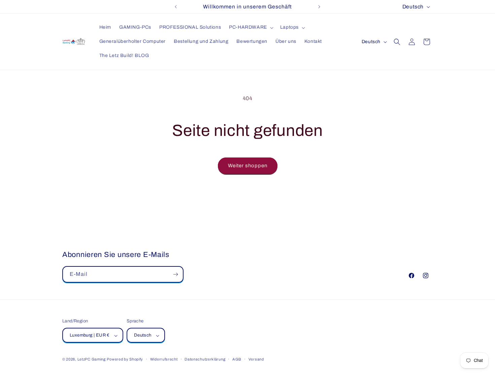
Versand (256, 359)
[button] (250, 27)
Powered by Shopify (125, 359)
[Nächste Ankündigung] (319, 6)
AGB (236, 359)
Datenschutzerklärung (205, 359)
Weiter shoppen (247, 165)
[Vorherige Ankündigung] (175, 6)
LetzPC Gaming (91, 359)
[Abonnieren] (175, 274)
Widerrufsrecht (164, 359)
